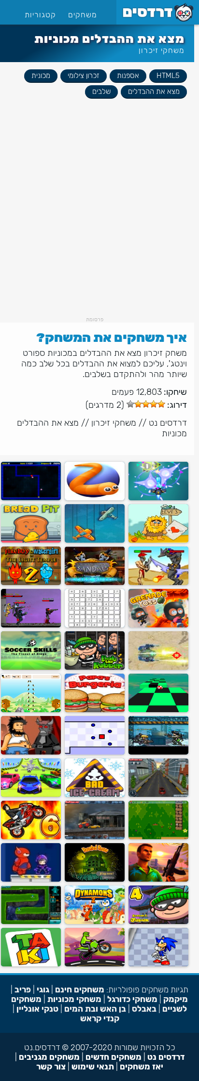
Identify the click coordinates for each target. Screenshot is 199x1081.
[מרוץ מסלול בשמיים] (31, 794)
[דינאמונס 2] (95, 921)
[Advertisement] (99, 217)
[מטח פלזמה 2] (31, 625)
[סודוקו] (95, 625)
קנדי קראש (99, 1018)
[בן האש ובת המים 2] (31, 582)
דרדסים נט (168, 422)
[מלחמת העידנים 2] (158, 582)
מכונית (40, 75)
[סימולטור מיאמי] (158, 879)
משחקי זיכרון (162, 50)
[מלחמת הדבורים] (31, 710)
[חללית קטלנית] (158, 498)
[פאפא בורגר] (95, 710)
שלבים (101, 91)
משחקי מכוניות (74, 999)
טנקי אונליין (37, 1009)
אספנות (128, 75)
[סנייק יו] (95, 498)
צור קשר (51, 1066)
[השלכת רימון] (158, 625)
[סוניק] (158, 964)
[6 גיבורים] (31, 879)
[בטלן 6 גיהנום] (31, 752)
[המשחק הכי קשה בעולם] (95, 752)
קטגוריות (40, 14)
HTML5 (168, 75)
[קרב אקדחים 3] (158, 752)
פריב (22, 989)
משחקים (82, 14)
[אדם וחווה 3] (158, 540)
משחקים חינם (79, 989)
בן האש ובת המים (95, 1009)
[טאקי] (31, 964)
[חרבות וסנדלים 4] (95, 582)
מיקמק (175, 999)
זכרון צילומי (84, 75)
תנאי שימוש (92, 1066)
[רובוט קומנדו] (158, 667)
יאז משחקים (141, 1066)
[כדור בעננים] (158, 710)
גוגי (43, 989)
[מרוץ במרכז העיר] (158, 794)
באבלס (144, 1009)
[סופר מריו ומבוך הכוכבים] (158, 837)
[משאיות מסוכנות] (95, 837)
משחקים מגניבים (49, 1057)
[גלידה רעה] (95, 794)
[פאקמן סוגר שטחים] (31, 498)
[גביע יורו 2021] (31, 667)
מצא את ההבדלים (154, 91)
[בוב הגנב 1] (95, 667)
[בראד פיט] (31, 540)
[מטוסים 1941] (95, 540)
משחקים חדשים (113, 1057)
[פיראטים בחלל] (31, 921)
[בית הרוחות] (95, 879)
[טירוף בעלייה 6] (31, 837)
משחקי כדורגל (132, 999)
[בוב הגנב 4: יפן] (158, 921)
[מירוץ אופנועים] (95, 964)
